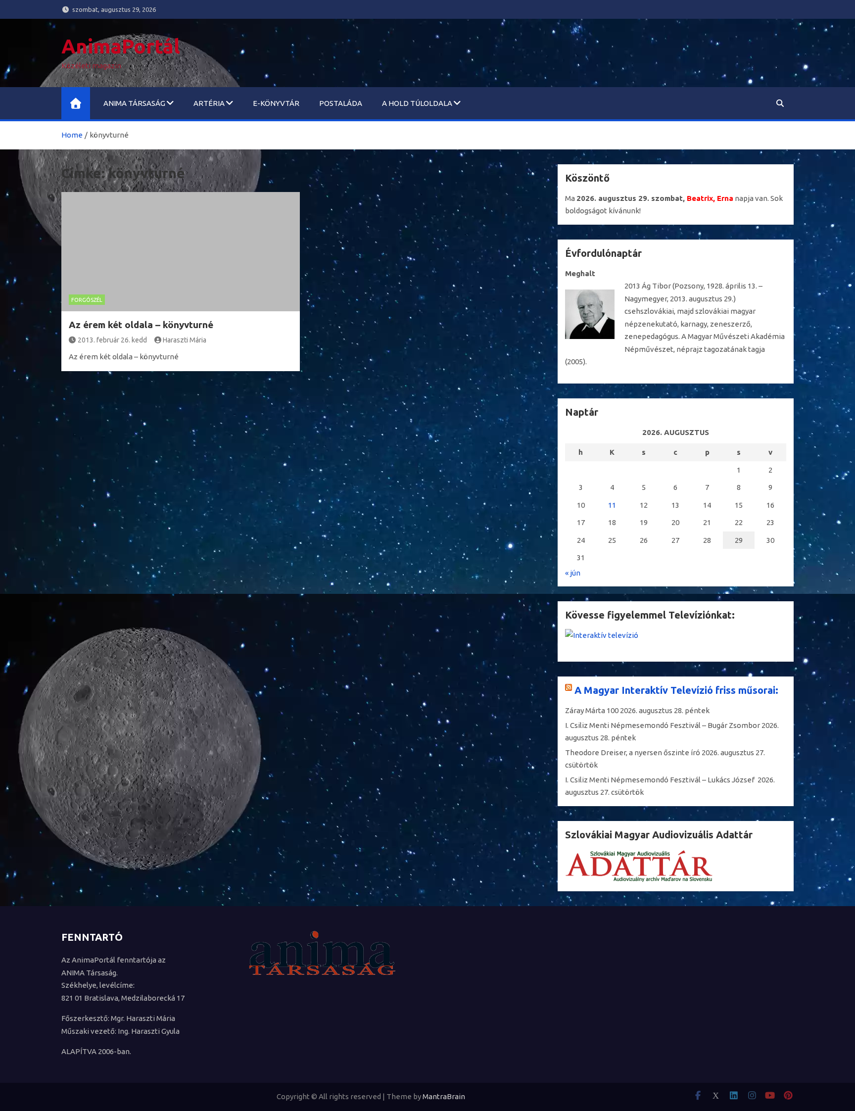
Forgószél (86, 300)
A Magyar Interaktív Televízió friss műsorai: (676, 690)
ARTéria (209, 103)
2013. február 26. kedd (112, 340)
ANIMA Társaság (134, 103)
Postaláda (340, 103)
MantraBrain (444, 1096)
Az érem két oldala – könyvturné (141, 324)
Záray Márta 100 (591, 710)
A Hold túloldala (417, 103)
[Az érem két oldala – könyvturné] (180, 251)
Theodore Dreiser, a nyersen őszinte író (632, 752)
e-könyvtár (276, 103)
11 (612, 505)
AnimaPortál (120, 46)
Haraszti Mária (184, 340)
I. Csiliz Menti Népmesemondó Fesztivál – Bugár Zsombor (662, 725)
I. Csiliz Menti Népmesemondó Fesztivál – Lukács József (660, 779)
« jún (572, 573)
